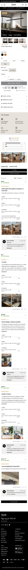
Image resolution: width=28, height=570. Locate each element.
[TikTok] (7, 525)
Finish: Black (4, 52)
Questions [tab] (13, 167)
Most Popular (4, 533)
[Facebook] (6, 525)
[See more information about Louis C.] (25, 459)
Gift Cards (3, 540)
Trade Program (18, 538)
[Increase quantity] (8, 77)
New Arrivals (3, 535)
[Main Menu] (2, 5)
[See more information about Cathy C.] (25, 387)
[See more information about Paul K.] (25, 182)
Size (2, 58)
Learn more (22, 80)
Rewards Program (19, 536)
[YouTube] (9, 525)
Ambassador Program (20, 540)
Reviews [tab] (4, 167)
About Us (17, 531)
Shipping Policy (4, 551)
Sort (15, 178)
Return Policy (4, 553)
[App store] (21, 548)
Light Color (3, 67)
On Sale (3, 536)
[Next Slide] (26, 157)
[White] (8, 54)
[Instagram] (2, 525)
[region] (14, 157)
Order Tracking (4, 547)
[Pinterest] (3, 525)
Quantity (3, 74)
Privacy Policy (14, 567)
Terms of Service (21, 567)
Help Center (3, 549)
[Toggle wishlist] (25, 12)
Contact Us (3, 555)
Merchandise (4, 542)
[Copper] (5, 54)
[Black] (2, 54)
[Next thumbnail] (26, 40)
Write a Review (17, 174)
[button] (14, 24)
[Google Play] (21, 552)
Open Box (3, 538)
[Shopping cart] (26, 5)
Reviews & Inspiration (20, 533)
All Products (3, 531)
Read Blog (17, 535)
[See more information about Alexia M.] (25, 315)
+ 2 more (18, 233)
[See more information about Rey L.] (25, 255)
